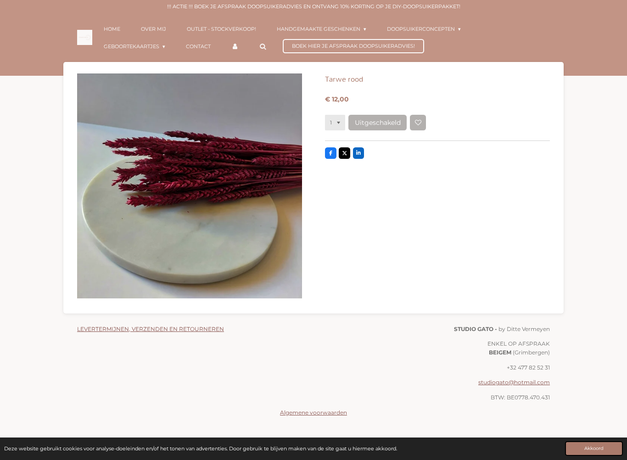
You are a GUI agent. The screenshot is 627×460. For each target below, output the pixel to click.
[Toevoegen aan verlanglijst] (417, 122)
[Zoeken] (262, 46)
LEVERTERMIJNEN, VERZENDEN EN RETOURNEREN (150, 329)
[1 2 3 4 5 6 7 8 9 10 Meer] (335, 122)
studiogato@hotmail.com (514, 382)
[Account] (234, 46)
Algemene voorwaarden (313, 413)
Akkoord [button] (594, 448)
